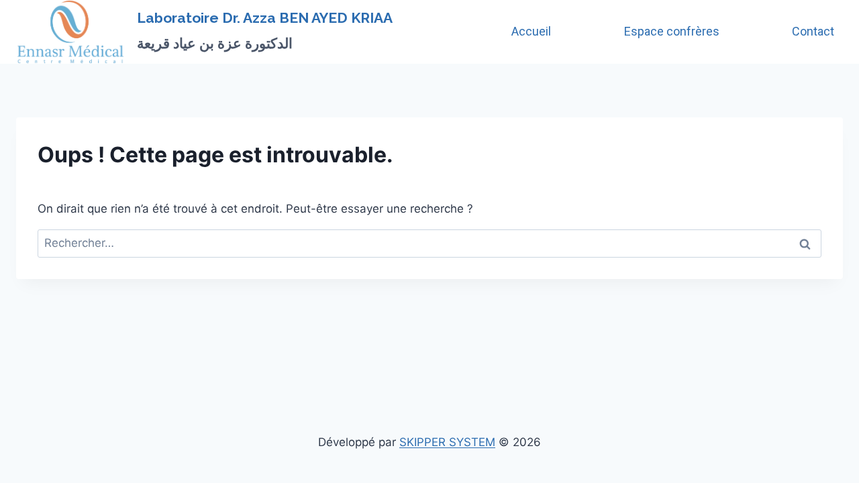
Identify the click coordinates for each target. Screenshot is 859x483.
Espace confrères (671, 31)
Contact (813, 31)
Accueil (531, 31)
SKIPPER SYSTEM (447, 442)
